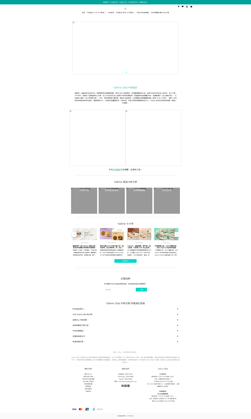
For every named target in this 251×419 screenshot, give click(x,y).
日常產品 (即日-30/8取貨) (124, 12)
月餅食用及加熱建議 (88, 379)
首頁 (83, 12)
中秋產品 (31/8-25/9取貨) (96, 12)
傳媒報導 (88, 386)
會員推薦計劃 (88, 384)
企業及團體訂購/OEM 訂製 (160, 12)
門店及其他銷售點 (143, 12)
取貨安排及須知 (88, 376)
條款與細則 (88, 389)
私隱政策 (88, 391)
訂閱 (141, 289)
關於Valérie (88, 374)
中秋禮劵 (111, 12)
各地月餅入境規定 (88, 381)
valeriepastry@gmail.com (127, 381)
